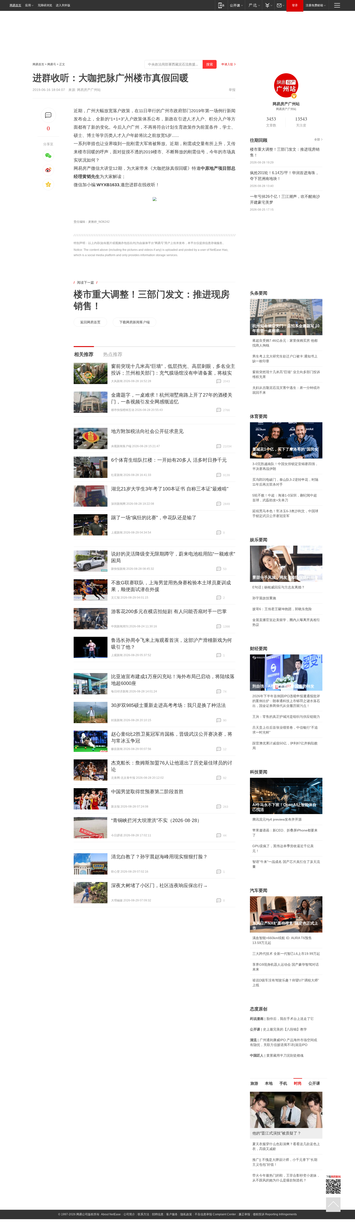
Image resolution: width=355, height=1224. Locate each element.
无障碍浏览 (45, 5)
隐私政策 (186, 1171)
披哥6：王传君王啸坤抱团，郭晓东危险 (282, 609)
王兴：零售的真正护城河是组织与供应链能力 (286, 717)
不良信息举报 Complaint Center (215, 1171)
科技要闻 (258, 772)
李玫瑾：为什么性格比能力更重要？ (279, 1094)
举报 (232, 89)
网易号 (51, 64)
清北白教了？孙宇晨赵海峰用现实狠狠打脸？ (159, 856)
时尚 (298, 1083)
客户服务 (172, 1171)
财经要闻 (258, 648)
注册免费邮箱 (314, 5)
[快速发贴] (48, 115)
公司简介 (129, 1171)
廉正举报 (244, 1171)
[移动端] (221, 5)
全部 (317, 139)
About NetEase (111, 1171)
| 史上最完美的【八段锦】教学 (278, 1029)
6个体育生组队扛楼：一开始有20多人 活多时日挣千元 (169, 460)
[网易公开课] (236, 5)
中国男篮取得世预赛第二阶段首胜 (147, 791)
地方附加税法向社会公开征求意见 (147, 431)
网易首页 (15, 5)
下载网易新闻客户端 (134, 322)
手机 (283, 1083)
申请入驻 (227, 64)
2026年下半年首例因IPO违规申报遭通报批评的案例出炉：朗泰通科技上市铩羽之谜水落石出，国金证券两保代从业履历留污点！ (286, 701)
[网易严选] (253, 5)
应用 (28, 5)
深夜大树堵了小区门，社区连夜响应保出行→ (159, 885)
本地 (269, 1083)
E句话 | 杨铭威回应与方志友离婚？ (278, 587)
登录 (295, 5)
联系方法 (143, 1171)
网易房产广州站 (89, 90)
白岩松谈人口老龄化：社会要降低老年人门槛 (286, 1104)
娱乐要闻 (258, 539)
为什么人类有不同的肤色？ (272, 1115)
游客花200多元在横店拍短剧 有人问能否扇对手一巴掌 (169, 611)
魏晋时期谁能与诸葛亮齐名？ (274, 1126)
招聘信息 (157, 1171)
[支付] (268, 5)
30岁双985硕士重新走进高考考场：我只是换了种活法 (168, 705)
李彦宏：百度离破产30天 (271, 1137)
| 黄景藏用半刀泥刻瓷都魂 (277, 1055)
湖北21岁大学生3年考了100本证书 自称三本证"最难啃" (169, 488)
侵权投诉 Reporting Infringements (275, 1171)
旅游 (254, 1083)
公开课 (314, 1083)
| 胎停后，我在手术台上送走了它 (282, 1019)
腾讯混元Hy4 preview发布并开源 (277, 819)
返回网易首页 (90, 322)
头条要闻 (258, 293)
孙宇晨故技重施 (264, 598)
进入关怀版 (63, 5)
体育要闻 (258, 416)
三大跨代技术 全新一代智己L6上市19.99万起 (286, 954)
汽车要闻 (258, 890)
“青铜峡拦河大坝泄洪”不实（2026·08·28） (156, 820)
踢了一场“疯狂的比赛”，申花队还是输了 (154, 517)
